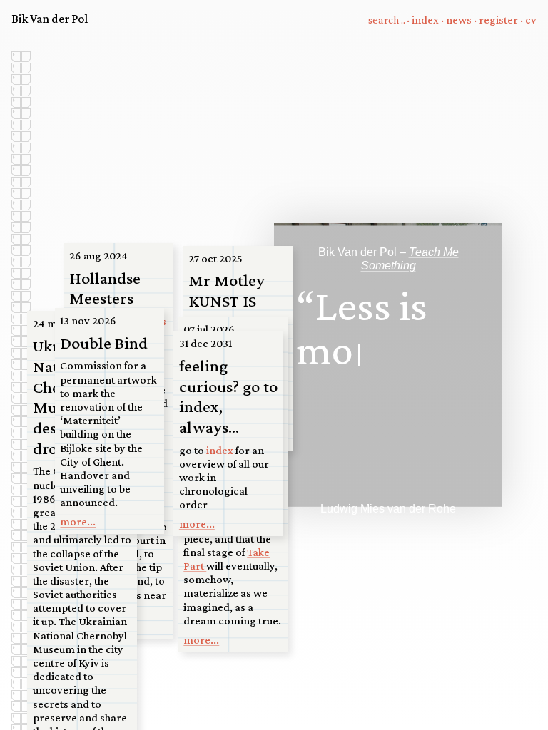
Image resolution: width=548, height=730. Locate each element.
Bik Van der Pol (49, 18)
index (425, 20)
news (459, 20)
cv (531, 20)
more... (201, 640)
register (498, 20)
